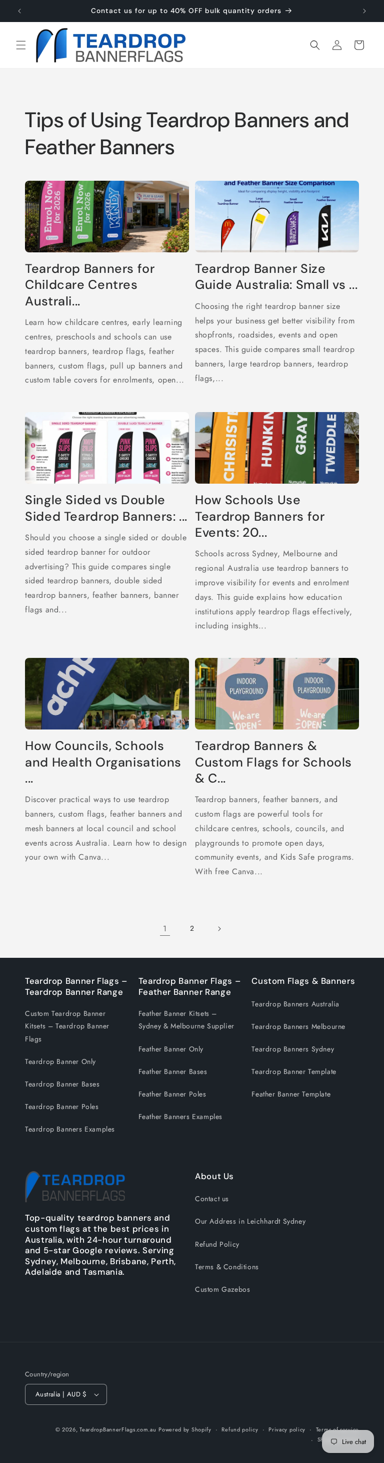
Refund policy (240, 1429)
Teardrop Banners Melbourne (299, 1026)
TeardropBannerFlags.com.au (118, 1429)
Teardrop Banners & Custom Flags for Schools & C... (273, 762)
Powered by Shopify (185, 1429)
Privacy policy (287, 1429)
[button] (21, 45)
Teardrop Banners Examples (70, 1129)
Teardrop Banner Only (60, 1061)
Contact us (212, 1199)
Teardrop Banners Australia (296, 1004)
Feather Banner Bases (173, 1071)
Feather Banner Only (171, 1049)
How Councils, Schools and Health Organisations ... (103, 762)
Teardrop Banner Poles (62, 1107)
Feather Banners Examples (180, 1117)
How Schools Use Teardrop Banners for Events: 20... (260, 516)
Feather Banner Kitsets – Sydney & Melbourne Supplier (186, 1019)
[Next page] (219, 929)
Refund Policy (217, 1244)
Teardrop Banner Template (294, 1071)
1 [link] (165, 928)
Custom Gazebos (222, 1289)
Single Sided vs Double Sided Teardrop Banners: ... (106, 508)
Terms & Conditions (227, 1267)
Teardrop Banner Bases (62, 1084)
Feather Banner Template (291, 1094)
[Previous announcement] (19, 11)
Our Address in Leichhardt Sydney (250, 1221)
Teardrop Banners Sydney (293, 1049)
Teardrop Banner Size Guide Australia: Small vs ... (276, 277)
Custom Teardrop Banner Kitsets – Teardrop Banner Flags (67, 1025)
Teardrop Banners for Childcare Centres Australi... (90, 285)
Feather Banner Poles (172, 1094)
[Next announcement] (365, 11)
